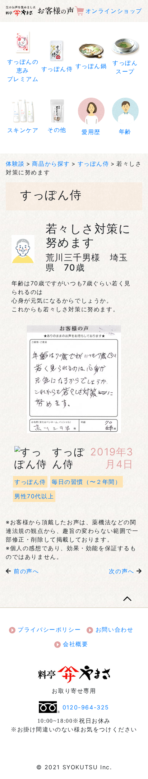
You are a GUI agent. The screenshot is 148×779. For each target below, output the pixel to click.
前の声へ (26, 571)
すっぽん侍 (93, 163)
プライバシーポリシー (48, 629)
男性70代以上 (34, 496)
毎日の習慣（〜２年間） (86, 481)
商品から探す (51, 163)
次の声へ (121, 571)
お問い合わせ (113, 629)
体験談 (15, 163)
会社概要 (74, 643)
